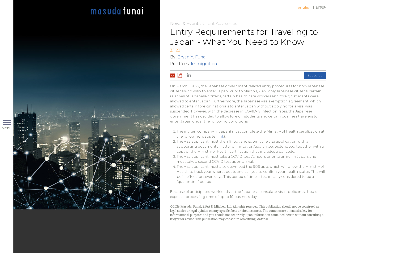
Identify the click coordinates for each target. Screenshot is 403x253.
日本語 (321, 7)
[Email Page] (173, 75)
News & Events (185, 23)
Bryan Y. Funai (192, 56)
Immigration (204, 63)
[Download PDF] (181, 75)
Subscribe (315, 75)
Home (117, 11)
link (220, 136)
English (304, 7)
